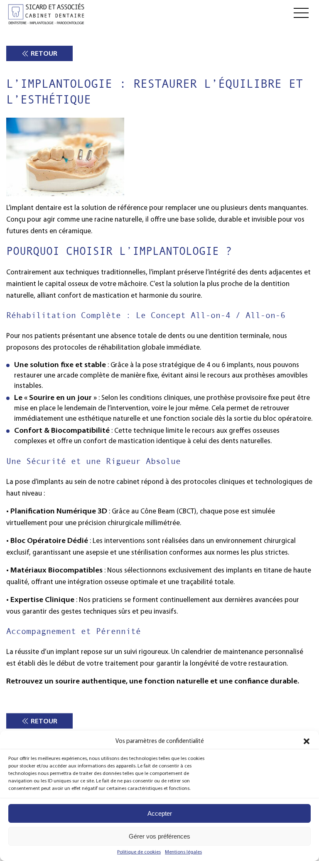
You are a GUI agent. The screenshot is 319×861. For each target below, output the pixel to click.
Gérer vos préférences (159, 836)
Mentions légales (183, 852)
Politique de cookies (139, 852)
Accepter (159, 813)
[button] (306, 741)
